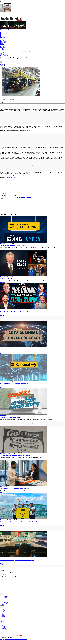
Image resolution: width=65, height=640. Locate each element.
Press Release (35, 51)
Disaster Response (3, 32)
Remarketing (10, 0)
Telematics (2, 48)
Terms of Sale (11, 639)
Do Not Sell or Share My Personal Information (20, 639)
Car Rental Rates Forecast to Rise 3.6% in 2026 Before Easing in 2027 (17, 350)
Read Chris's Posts (3, 64)
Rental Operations (3, 45)
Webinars (23, 50)
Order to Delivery (10, 191)
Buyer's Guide (39, 50)
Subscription (5, 51)
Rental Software (2, 46)
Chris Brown (9, 276)
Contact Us (20, 51)
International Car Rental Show (32, 50)
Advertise (13, 51)
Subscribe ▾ (2, 2)
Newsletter (2, 51)
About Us (16, 51)
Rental (7, 0)
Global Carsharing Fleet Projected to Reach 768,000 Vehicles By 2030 (17, 560)
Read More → (2, 249)
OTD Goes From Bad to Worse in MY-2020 (9, 177)
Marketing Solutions (30, 51)
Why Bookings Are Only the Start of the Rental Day (13, 417)
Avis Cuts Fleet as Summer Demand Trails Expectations (14, 383)
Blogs (5, 50)
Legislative (26, 50)
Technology (6, 191)
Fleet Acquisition (2, 34)
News (1, 50)
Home (1, 55)
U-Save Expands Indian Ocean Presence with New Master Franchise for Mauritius (20, 521)
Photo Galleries (10, 50)
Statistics (17, 50)
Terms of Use (7, 639)
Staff (7, 243)
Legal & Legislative (3, 41)
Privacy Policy (2, 639)
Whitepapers (20, 50)
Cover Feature (4, 0)
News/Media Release (10, 519)
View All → (2, 564)
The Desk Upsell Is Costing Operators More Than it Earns (14, 488)
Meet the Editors (9, 51)
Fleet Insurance (2, 36)
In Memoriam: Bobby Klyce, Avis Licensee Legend (12, 278)
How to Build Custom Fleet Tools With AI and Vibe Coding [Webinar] (17, 311)
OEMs (4, 191)
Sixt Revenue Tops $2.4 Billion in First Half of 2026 (12, 245)
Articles (3, 50)
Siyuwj (13, 99)
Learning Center (2, 39)
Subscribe (2, 54)
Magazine (14, 50)
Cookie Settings (24, 51)
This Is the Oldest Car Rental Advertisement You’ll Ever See (15, 455)
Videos (7, 50)
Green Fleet (2, 38)
